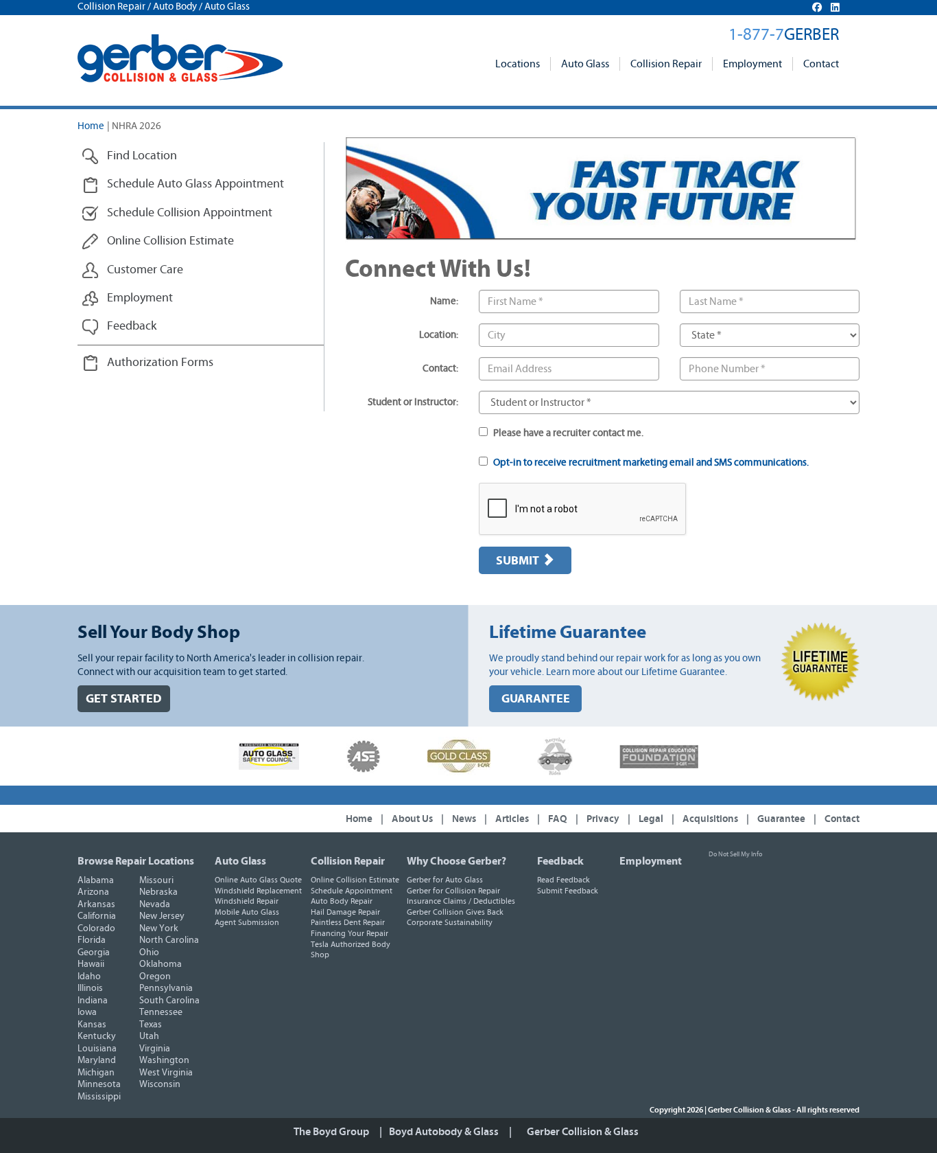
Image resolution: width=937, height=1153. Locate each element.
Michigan (96, 1072)
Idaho (89, 976)
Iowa (87, 1012)
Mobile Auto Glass (247, 912)
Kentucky (97, 1036)
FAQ (557, 819)
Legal (651, 819)
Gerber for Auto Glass (445, 880)
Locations (517, 63)
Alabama (96, 880)
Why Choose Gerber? (456, 861)
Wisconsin (159, 1084)
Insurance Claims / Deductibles (461, 901)
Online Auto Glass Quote (258, 880)
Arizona (93, 892)
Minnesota (99, 1084)
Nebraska (158, 892)
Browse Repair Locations (136, 861)
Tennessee (160, 1012)
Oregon (155, 976)
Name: (444, 301)
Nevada (154, 904)
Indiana (93, 1000)
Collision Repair (666, 63)
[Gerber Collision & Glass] (180, 58)
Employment (752, 63)
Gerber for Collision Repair (453, 891)
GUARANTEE (535, 699)
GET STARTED (124, 699)
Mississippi (99, 1096)
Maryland (97, 1060)
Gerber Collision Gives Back (455, 912)
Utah (149, 1036)
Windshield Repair (246, 901)
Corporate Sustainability (450, 922)
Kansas (92, 1024)
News (464, 819)
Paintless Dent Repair (348, 922)
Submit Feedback (567, 891)
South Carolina (169, 1000)
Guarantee (781, 819)
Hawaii (91, 964)
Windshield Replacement (258, 891)
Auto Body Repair (341, 901)
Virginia (154, 1048)
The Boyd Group (331, 1132)
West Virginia (166, 1072)
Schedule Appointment (351, 891)
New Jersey (162, 916)
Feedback (560, 861)
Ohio (149, 952)
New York (158, 928)
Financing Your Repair (349, 933)
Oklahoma (160, 964)
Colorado (96, 928)
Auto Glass (585, 63)
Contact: (440, 368)
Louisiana (97, 1048)
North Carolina (169, 940)
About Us (412, 819)
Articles (512, 819)
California (97, 916)
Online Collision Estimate (355, 880)
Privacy (602, 819)
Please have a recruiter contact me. (567, 433)
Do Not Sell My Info (735, 854)
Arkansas (96, 904)
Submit (519, 560)
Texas (150, 1024)
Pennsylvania (166, 988)
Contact (821, 63)
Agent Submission (247, 922)
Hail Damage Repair (345, 912)
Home (91, 126)
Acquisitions (710, 819)
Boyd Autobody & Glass (444, 1132)
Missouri (156, 880)
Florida (92, 940)
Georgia (94, 952)
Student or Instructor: (413, 402)
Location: (438, 335)
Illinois (90, 988)
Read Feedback (563, 880)
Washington (164, 1060)
